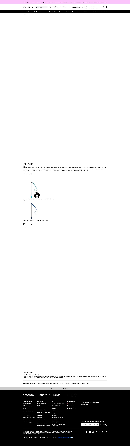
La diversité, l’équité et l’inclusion (29, 417)
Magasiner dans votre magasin (43, 423)
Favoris (38, 421)
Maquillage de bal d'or (58, 377)
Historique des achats (41, 409)
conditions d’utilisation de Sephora (40, 437)
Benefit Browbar (85, 383)
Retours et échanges (56, 405)
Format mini (68, 11)
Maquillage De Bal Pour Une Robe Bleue (91, 376)
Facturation (54, 411)
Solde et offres (105, 11)
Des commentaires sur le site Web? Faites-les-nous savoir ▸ (65, 388)
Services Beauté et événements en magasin (43, 413)
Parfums (51, 11)
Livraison (53, 410)
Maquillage (36, 11)
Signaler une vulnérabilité (27, 422)
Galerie (38, 405)
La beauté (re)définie (26, 420)
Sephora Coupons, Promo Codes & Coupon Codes (45, 383)
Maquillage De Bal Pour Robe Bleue (74, 376)
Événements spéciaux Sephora (28, 411)
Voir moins (25, 172)
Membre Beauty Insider (41, 403)
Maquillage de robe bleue (53, 376)
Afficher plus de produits (28, 224)
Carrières (24, 405)
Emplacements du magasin (57, 419)
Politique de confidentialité (27, 437)
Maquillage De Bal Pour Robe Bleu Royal (45, 377)
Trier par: (27, 174)
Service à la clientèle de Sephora (58, 403)
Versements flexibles (56, 420)
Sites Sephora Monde (27, 415)
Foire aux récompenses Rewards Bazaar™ (41, 420)
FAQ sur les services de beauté (57, 417)
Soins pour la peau (44, 11)
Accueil (24, 14)
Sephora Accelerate (26, 419)
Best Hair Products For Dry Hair (74, 383)
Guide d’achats (55, 415)
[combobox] (41, 7)
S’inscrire (104, 424)
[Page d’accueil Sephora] (28, 7)
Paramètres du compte (41, 410)
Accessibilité (54, 422)
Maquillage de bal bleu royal (30, 376)
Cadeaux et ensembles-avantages (84, 11)
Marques (74, 11)
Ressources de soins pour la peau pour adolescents (58, 425)
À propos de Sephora (27, 403)
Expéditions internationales (57, 413)
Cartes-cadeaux (96, 11)
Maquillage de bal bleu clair (42, 376)
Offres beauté (39, 417)
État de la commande (41, 407)
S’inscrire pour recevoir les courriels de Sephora (92, 421)
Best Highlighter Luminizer (61, 383)
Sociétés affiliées (26, 410)
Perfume (31, 383)
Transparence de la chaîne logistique (28, 408)
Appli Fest (30, 11)
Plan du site (55, 437)
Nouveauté (24, 11)
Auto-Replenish (40, 415)
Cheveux (56, 11)
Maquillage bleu (62, 376)
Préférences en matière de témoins (64, 437)
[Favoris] (103, 7)
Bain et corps (62, 11)
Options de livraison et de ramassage (56, 408)
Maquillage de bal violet (30, 377)
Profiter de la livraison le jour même (43, 425)
